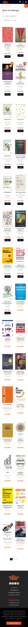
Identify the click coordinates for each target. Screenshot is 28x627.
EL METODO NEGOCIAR (7, 229)
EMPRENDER (7, 192)
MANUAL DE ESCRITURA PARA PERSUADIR (20, 266)
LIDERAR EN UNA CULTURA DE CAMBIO (7, 372)
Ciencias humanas (5, 16)
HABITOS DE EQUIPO (20, 506)
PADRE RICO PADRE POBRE (20, 372)
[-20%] (7, 71)
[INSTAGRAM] (15, 583)
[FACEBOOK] (10, 583)
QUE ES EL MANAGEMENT (7, 266)
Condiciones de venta (14, 602)
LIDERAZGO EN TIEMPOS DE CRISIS (20, 338)
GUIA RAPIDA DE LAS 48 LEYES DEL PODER (7, 439)
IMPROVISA (7, 156)
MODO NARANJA (7, 404)
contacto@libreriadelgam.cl (14, 592)
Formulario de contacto (14, 595)
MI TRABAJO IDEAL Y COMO (20, 405)
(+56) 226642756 (14, 590)
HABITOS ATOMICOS (20, 439)
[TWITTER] (13, 583)
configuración (19, 618)
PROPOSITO (7, 119)
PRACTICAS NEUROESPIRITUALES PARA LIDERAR (8, 302)
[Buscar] (26, 5)
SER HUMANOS (7, 539)
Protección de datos (14, 605)
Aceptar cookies (14, 623)
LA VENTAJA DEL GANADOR (7, 82)
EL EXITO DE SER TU (20, 193)
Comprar (8, 56)
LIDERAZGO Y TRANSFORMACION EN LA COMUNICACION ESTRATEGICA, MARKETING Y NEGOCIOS (20, 539)
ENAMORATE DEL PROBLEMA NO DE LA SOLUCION (7, 506)
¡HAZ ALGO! (20, 119)
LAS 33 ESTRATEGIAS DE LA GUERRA (20, 44)
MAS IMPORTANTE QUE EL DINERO (20, 82)
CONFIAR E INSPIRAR (20, 473)
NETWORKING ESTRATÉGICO (20, 302)
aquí (6, 618)
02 (14, 559)
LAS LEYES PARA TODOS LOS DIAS (20, 156)
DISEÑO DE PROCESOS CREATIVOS (7, 44)
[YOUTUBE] (18, 583)
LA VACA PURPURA (7, 338)
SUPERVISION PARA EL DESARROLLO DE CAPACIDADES (20, 229)
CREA (7, 472)
